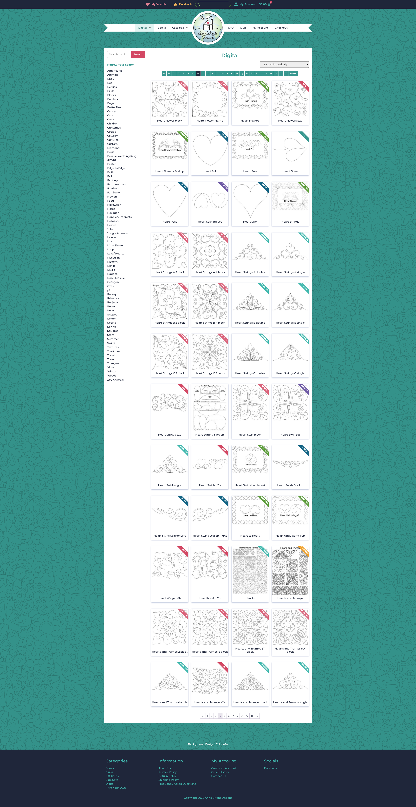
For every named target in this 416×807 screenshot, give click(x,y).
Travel (111, 355)
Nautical (112, 273)
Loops (111, 249)
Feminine (113, 192)
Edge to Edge (116, 168)
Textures (113, 347)
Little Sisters (115, 245)
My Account (260, 27)
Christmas (114, 127)
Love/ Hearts (115, 253)
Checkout (281, 27)
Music (111, 269)
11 (252, 715)
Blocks (111, 95)
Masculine (114, 257)
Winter (112, 371)
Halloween (114, 204)
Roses (111, 310)
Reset (293, 73)
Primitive (113, 298)
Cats (110, 115)
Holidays (112, 221)
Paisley (112, 294)
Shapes (112, 314)
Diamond (113, 148)
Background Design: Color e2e (208, 744)
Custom (112, 143)
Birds (110, 91)
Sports (111, 322)
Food (110, 200)
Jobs (110, 229)
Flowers (112, 196)
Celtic (111, 119)
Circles (111, 131)
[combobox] (213, 4)
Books (162, 27)
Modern (112, 261)
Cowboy (112, 135)
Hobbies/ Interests (119, 217)
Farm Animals (116, 184)
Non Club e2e (116, 278)
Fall (109, 176)
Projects (112, 302)
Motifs (111, 265)
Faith (110, 172)
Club (243, 27)
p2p (109, 290)
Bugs (110, 103)
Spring (111, 326)
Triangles (113, 363)
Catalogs (178, 27)
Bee (109, 82)
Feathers (113, 188)
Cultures (112, 139)
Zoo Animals (115, 379)
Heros (111, 208)
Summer (113, 339)
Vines (110, 367)
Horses (111, 225)
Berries (112, 87)
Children (112, 123)
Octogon (113, 282)
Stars (110, 334)
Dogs (110, 152)
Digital (142, 27)
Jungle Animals (117, 233)
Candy (111, 111)
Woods (111, 375)
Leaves (112, 237)
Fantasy (112, 180)
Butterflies (114, 107)
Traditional (114, 351)
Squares (112, 330)
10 (246, 715)
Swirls (111, 343)
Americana (114, 70)
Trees (110, 359)
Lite (109, 241)
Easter (111, 164)
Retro (111, 306)
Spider (111, 318)
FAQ (231, 27)
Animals (112, 74)
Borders (112, 99)
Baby (110, 78)
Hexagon (113, 212)
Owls (110, 286)
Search (138, 54)
